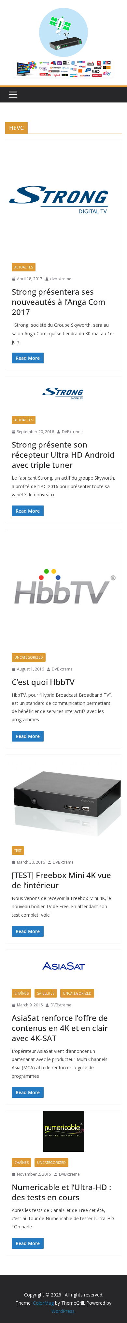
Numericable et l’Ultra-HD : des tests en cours (61, 1192)
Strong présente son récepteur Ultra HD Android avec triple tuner (63, 454)
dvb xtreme (60, 279)
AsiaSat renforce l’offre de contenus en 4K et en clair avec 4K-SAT (60, 1027)
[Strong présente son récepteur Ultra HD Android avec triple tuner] (63, 393)
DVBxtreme (72, 431)
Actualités (23, 267)
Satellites (45, 993)
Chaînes (21, 993)
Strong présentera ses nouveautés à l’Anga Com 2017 (59, 301)
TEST (17, 850)
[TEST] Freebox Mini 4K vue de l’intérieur (61, 880)
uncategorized (28, 657)
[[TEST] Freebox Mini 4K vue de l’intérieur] (63, 797)
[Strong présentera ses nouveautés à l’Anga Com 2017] (63, 197)
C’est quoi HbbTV (43, 681)
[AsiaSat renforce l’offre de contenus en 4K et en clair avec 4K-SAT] (63, 966)
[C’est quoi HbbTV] (63, 588)
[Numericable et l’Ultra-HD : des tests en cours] (63, 1131)
